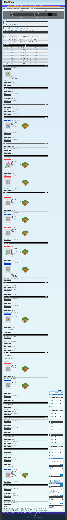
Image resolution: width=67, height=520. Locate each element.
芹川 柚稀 (9, 24)
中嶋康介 (54, 471)
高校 (8, 512)
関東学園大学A (53, 429)
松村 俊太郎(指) (7, 152)
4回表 (5, 36)
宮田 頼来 (33, 30)
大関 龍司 (25, 30)
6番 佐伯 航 (15, 38)
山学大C (52, 447)
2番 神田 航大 (16, 42)
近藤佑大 (53, 481)
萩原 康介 (17, 28)
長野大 (52, 442)
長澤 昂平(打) (7, 341)
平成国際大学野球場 (32, 8)
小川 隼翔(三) (7, 148)
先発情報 (45, 17)
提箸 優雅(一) (7, 100)
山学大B (52, 423)
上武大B (52, 411)
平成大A (45, 10)
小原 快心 (9, 30)
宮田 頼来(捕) (7, 139)
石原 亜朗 (17, 27)
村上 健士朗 (35, 61)
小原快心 (54, 490)
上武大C (52, 424)
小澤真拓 (51, 472)
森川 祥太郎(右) (7, 289)
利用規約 (39, 517)
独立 (35, 512)
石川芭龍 (54, 500)
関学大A (50, 498)
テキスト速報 (36, 17)
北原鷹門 (54, 491)
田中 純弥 (35, 58)
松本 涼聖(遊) (7, 67)
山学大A (52, 437)
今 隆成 (12, 57)
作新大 (52, 416)
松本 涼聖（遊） (31, 39)
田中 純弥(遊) (7, 278)
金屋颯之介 (54, 501)
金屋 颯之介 (21, 30)
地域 (39, 512)
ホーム (8, 5)
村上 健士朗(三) (7, 157)
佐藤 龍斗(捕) (7, 413)
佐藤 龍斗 (25, 28)
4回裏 (5, 38)
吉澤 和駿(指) (7, 171)
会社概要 (27, 517)
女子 (30, 512)
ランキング (37, 5)
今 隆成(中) (6, 113)
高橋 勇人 (9, 27)
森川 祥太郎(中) (7, 438)
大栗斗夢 (50, 470)
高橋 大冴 (12, 50)
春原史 (56, 481)
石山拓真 (59, 471)
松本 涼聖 (12, 49)
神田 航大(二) (7, 93)
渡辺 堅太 (12, 52)
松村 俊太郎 (13, 61)
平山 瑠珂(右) (7, 188)
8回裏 (5, 42)
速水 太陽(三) (7, 441)
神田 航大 (35, 50)
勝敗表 (33, 5)
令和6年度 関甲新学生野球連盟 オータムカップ (22, 5)
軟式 (25, 512)
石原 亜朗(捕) (7, 109)
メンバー (25, 17)
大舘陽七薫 (58, 481)
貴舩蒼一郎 (57, 491)
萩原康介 (56, 480)
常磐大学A (52, 403)
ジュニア (17, 512)
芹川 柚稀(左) (7, 118)
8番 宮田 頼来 (16, 41)
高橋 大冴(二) (7, 80)
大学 (11, 5)
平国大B (52, 449)
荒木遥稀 (53, 480)
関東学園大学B (53, 452)
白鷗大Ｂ (52, 413)
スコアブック (41, 17)
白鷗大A (52, 400)
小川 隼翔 (12, 60)
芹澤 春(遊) (6, 488)
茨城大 (52, 406)
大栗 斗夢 (21, 28)
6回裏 (5, 41)
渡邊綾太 (56, 500)
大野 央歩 (13, 28)
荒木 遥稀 (13, 27)
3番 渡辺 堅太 (16, 36)
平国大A (52, 427)
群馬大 (21, 10)
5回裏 (5, 39)
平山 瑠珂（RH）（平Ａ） (55, 492)
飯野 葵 (17, 30)
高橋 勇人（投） (32, 38)
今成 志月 (29, 30)
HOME (4, 512)
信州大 (52, 440)
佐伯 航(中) (6, 132)
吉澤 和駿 (35, 49)
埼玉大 (52, 455)
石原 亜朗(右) (7, 409)
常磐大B (52, 414)
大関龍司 (57, 501)
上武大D (52, 450)
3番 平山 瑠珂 (16, 39)
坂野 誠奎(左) (7, 106)
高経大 (52, 453)
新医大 (52, 426)
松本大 (52, 436)
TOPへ (46, 65)
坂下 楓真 (13, 30)
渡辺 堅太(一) (7, 84)
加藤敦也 (56, 471)
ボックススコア (30, 17)
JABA (21, 512)
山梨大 (52, 439)
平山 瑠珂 (35, 52)
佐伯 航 (35, 57)
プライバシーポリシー (33, 517)
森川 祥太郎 (13, 58)
